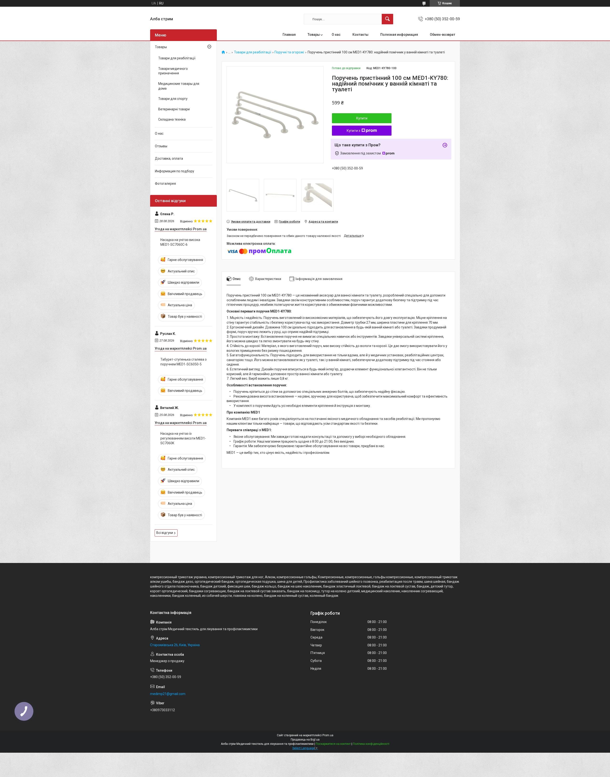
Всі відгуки (164, 533)
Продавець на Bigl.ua (305, 739)
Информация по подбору (174, 171)
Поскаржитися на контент (333, 744)
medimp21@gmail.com (167, 694)
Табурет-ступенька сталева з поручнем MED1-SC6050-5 (183, 362)
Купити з (353, 131)
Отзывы (161, 146)
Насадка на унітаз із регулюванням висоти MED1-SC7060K (183, 438)
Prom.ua (327, 735)
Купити (361, 118)
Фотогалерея (165, 183)
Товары (314, 34)
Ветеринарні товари (174, 109)
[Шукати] (387, 19)
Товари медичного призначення (173, 71)
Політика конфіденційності (371, 744)
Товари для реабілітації (252, 52)
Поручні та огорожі (289, 52)
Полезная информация (399, 34)
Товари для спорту (173, 99)
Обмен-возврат (442, 34)
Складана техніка (172, 119)
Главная (289, 34)
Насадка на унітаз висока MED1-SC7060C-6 (180, 242)
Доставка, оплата (169, 158)
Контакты (360, 34)
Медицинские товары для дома (178, 86)
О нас (336, 34)
